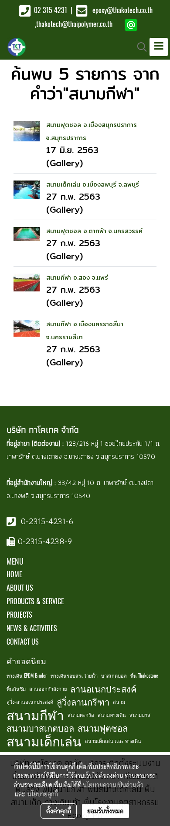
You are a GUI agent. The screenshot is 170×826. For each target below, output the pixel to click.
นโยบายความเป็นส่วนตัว (113, 785)
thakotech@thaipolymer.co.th (74, 24)
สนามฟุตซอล (103, 728)
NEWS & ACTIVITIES (32, 628)
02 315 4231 (49, 10)
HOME (14, 574)
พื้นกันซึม (16, 689)
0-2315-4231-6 (45, 521)
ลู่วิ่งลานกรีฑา (83, 702)
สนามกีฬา (35, 715)
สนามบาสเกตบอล (40, 728)
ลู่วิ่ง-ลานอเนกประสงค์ (30, 702)
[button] (139, 47)
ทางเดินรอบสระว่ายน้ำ (74, 675)
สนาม (119, 702)
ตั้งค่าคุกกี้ (58, 811)
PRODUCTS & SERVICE (35, 601)
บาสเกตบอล (114, 675)
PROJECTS (19, 614)
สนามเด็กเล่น (44, 741)
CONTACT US (23, 641)
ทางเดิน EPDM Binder (27, 675)
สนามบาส (139, 715)
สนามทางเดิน (112, 715)
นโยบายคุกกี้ (42, 794)
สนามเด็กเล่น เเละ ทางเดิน (113, 741)
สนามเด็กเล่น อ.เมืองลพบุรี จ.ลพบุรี (92, 184)
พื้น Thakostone (144, 675)
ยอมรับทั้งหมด (105, 811)
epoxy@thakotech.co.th (122, 10)
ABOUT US (20, 587)
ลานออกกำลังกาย (48, 689)
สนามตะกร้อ (81, 715)
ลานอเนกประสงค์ (103, 689)
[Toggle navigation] (158, 47)
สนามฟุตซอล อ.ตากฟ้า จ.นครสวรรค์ (94, 231)
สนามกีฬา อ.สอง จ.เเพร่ (77, 277)
